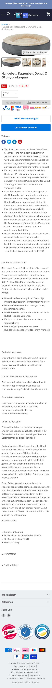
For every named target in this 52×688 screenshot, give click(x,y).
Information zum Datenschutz (24, 672)
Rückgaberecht (21, 666)
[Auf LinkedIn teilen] (14, 142)
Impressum (35, 675)
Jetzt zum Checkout (26, 127)
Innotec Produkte (15, 678)
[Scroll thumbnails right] (48, 62)
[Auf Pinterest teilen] (20, 142)
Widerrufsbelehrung (18, 675)
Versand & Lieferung (35, 678)
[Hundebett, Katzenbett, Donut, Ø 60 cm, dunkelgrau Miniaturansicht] (11, 62)
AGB (33, 666)
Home (4, 24)
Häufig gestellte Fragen (29, 663)
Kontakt (12, 663)
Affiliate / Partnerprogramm (24, 669)
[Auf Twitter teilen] (9, 142)
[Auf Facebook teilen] (3, 142)
